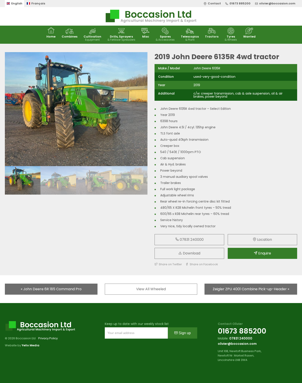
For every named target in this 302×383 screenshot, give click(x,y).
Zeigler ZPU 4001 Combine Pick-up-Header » (251, 289)
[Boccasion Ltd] (151, 16)
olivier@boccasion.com (237, 343)
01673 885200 (242, 331)
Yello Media (30, 345)
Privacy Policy (48, 338)
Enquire (264, 253)
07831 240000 (191, 239)
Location (264, 239)
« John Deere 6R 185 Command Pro (51, 289)
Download (191, 253)
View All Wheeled (151, 289)
